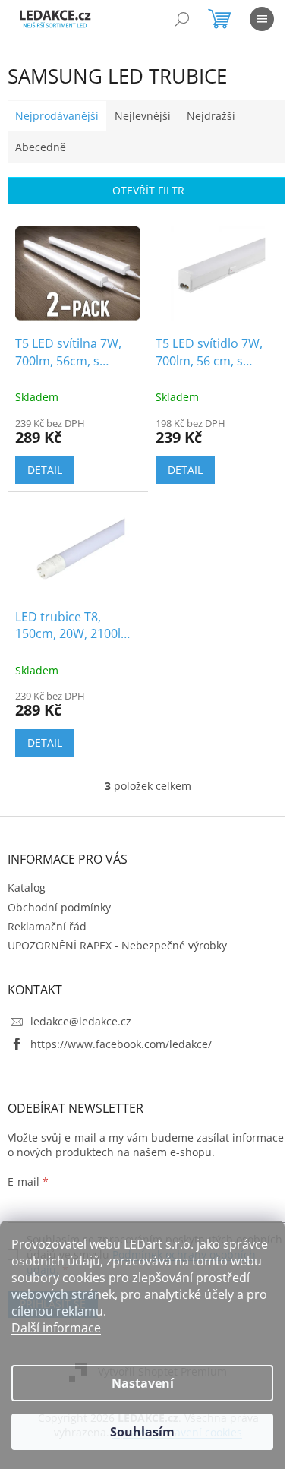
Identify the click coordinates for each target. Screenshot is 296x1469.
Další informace (56, 1327)
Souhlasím (142, 1431)
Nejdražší (211, 116)
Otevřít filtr (148, 190)
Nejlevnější (143, 116)
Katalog (27, 887)
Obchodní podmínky (59, 907)
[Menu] (262, 19)
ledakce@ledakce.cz (80, 1021)
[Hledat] (182, 19)
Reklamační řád (47, 926)
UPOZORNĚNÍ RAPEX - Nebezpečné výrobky (117, 945)
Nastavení (143, 1383)
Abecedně (40, 147)
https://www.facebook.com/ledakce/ (121, 1044)
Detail (44, 470)
